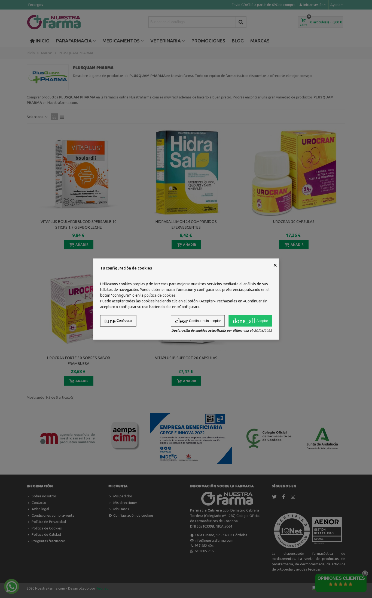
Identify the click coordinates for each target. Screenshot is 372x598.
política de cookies (160, 295)
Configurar (118, 320)
